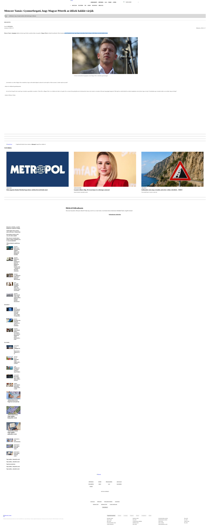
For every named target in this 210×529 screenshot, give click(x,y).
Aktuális (74, 5)
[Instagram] (108, 495)
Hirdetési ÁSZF (95, 504)
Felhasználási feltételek (108, 501)
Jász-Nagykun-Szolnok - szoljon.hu (163, 518)
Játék (114, 2)
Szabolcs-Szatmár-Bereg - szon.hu (162, 524)
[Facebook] (102, 495)
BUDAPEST (94, 5)
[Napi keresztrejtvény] (13, 403)
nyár (15, 366)
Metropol (10, 26)
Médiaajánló (99, 501)
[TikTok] (105, 495)
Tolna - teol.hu (186, 518)
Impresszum (93, 501)
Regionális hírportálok (111, 515)
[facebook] (134, 2)
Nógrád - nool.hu (160, 521)
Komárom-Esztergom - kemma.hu (162, 519)
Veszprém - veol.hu (186, 521)
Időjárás (101, 2)
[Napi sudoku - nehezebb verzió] (13, 435)
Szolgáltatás (144, 515)
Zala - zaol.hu (186, 522)
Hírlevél (101, 5)
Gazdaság (125, 515)
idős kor (15, 356)
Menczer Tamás (35, 30)
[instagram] (135, 2)
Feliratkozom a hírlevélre (115, 214)
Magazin (131, 515)
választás (26, 30)
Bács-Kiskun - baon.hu (110, 518)
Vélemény (91, 484)
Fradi (109, 2)
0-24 (106, 2)
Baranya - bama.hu (109, 519)
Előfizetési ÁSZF (104, 504)
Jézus (15, 282)
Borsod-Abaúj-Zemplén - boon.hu (111, 522)
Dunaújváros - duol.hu (136, 518)
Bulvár (137, 515)
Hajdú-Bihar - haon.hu (136, 522)
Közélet (119, 515)
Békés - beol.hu (109, 521)
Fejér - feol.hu (134, 519)
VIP (85, 5)
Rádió (150, 515)
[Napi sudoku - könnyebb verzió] (13, 419)
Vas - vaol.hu (186, 519)
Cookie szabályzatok (113, 504)
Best (100, 484)
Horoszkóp (94, 2)
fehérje (15, 383)
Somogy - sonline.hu (161, 522)
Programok (109, 481)
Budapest (16, 246)
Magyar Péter (9, 30)
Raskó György (18, 30)
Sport (89, 5)
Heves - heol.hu (135, 524)
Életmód (80, 5)
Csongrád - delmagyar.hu (110, 524)
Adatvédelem (117, 501)
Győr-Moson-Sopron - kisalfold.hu (137, 521)
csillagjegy (16, 345)
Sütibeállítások (105, 507)
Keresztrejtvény (13, 400)
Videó (91, 486)
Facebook (14, 33)
